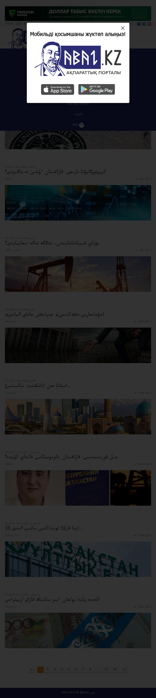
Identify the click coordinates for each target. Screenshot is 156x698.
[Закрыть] (124, 29)
